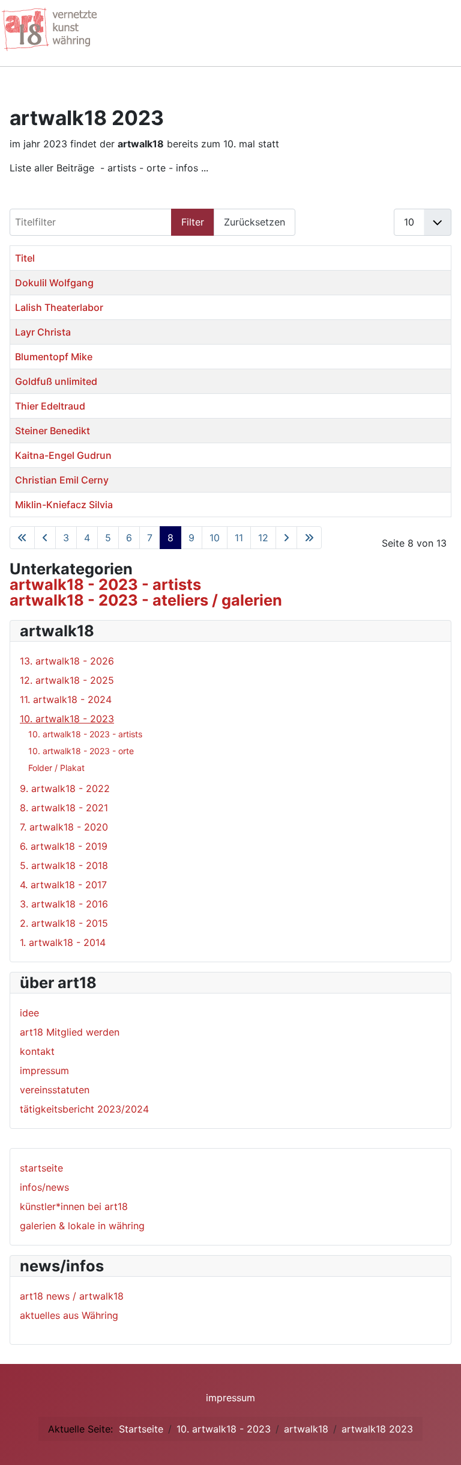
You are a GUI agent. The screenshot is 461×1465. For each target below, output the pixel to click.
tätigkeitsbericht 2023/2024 (84, 1109)
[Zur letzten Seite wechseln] (309, 537)
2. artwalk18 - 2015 (64, 923)
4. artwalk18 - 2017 (63, 885)
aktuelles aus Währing (69, 1315)
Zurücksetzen (254, 222)
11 (239, 538)
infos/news (44, 1187)
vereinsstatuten (54, 1090)
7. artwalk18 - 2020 (64, 827)
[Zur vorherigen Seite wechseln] (45, 537)
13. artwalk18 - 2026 (67, 661)
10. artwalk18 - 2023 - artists (85, 734)
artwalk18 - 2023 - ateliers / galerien (146, 600)
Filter (192, 222)
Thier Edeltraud (50, 406)
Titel (25, 258)
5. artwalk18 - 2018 (64, 865)
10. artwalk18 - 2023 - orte (81, 751)
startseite (41, 1168)
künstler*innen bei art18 (74, 1206)
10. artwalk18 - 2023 (67, 719)
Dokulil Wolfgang (54, 283)
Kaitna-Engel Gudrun (63, 455)
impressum (44, 1070)
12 (263, 538)
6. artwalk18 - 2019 (63, 846)
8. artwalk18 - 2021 (64, 808)
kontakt (37, 1051)
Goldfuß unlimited (56, 381)
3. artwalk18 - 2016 (64, 904)
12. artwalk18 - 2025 (67, 680)
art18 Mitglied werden (69, 1032)
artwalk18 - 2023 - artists (105, 584)
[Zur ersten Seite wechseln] (22, 537)
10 (214, 538)
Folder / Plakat (56, 768)
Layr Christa (43, 332)
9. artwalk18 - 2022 (65, 788)
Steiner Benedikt (52, 431)
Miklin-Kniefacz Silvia (64, 505)
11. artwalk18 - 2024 (66, 699)
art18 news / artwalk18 (72, 1296)
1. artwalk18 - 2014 (63, 942)
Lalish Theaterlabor (59, 307)
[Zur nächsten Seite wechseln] (286, 537)
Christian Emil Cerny (62, 480)
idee (29, 1013)
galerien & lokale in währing (82, 1226)
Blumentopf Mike (53, 357)
